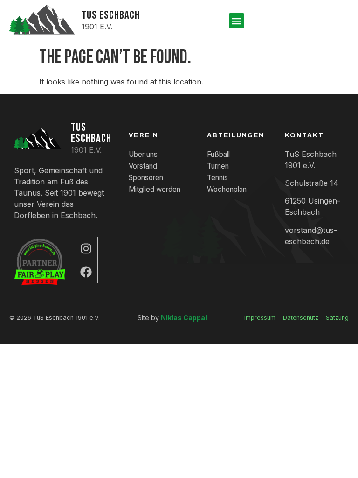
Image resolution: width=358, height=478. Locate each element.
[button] (236, 20)
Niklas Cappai (184, 318)
